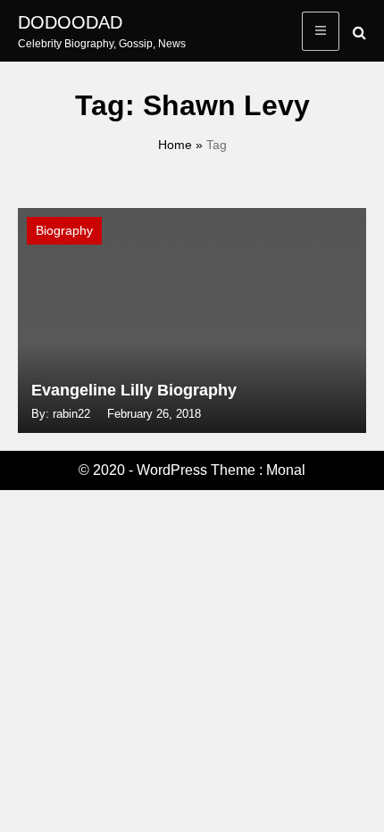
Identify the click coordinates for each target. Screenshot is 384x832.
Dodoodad (70, 22)
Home (175, 144)
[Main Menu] (320, 31)
